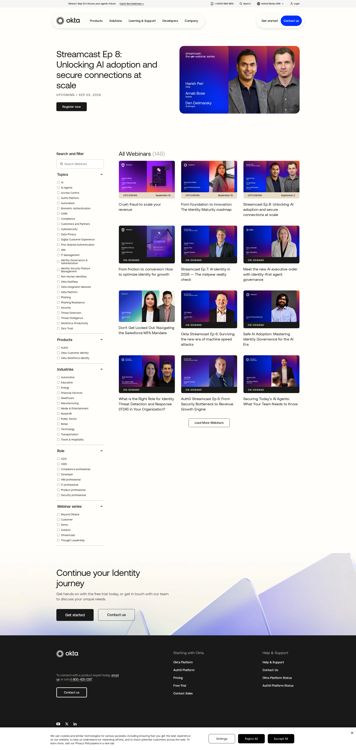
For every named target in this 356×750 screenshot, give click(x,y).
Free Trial (179, 685)
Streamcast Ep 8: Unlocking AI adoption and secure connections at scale (270, 164)
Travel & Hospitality (72, 439)
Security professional (73, 495)
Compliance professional (75, 469)
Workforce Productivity (74, 323)
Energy (65, 387)
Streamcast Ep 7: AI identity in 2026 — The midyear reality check (207, 229)
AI (62, 182)
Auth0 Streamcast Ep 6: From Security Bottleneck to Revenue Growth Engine (207, 359)
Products (96, 20)
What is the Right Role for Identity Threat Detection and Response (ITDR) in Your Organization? (146, 361)
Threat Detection (71, 312)
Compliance (68, 218)
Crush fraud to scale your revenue (142, 162)
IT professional (69, 484)
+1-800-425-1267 (80, 679)
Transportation (69, 434)
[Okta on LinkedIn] (75, 724)
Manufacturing (69, 403)
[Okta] (68, 21)
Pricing (178, 677)
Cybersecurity (69, 229)
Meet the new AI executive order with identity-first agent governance (268, 229)
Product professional (73, 489)
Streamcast (68, 535)
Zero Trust (67, 328)
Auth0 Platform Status (278, 685)
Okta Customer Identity (75, 352)
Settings (222, 738)
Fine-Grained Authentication (77, 244)
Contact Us (270, 670)
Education (67, 382)
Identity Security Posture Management (75, 270)
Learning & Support (142, 20)
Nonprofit (66, 413)
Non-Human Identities (74, 276)
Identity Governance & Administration (74, 262)
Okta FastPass (69, 281)
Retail (64, 424)
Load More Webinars (209, 422)
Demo (64, 524)
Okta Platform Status (277, 677)
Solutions (115, 20)
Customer (67, 519)
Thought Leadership (73, 540)
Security (66, 307)
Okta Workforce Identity (75, 358)
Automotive (68, 377)
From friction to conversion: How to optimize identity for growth (142, 229)
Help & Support (273, 662)
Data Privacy (68, 234)
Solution (66, 529)
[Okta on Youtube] (58, 724)
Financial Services (71, 392)
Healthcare (67, 398)
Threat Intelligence (72, 318)
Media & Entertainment (74, 408)
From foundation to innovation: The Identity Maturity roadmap (204, 164)
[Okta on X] (67, 724)
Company (191, 20)
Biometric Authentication (75, 208)
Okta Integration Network (76, 286)
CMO (64, 464)
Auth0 (64, 347)
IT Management (70, 255)
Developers (170, 20)
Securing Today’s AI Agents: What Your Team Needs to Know (269, 359)
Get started (270, 20)
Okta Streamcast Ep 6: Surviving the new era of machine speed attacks (208, 294)
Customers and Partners (75, 223)
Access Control (70, 192)
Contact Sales (183, 693)
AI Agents (66, 187)
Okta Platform (69, 292)
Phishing (66, 297)
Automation (68, 203)
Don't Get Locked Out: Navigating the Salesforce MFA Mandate (144, 294)
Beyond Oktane (70, 514)
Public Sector (69, 418)
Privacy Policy (94, 743)
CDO (64, 458)
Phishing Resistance (73, 302)
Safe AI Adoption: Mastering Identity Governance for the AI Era (267, 294)
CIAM (64, 213)
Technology (68, 429)
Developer (67, 474)
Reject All (251, 738)
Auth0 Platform (70, 198)
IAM (63, 249)
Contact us (291, 20)
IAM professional (71, 479)
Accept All (281, 738)
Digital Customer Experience (78, 239)
